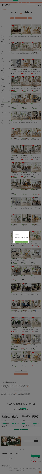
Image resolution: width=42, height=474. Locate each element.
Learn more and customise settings (21, 239)
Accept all (21, 241)
